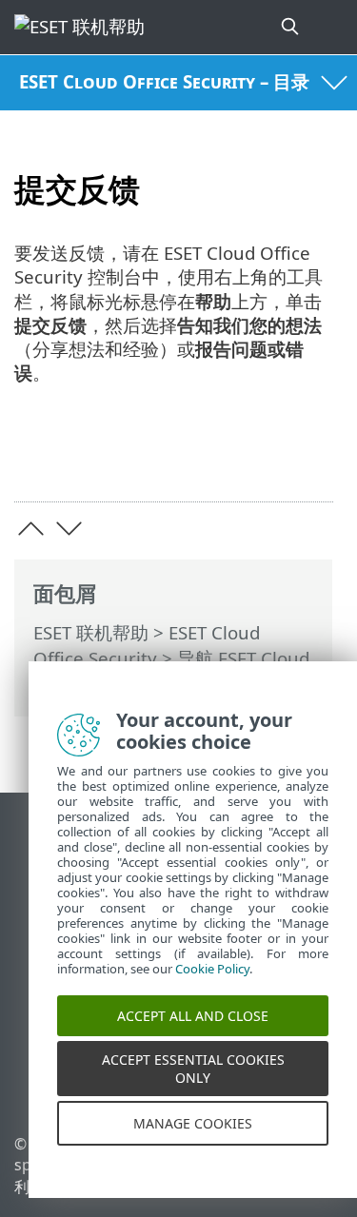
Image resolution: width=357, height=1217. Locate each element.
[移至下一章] (69, 528)
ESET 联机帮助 (91, 632)
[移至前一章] (31, 528)
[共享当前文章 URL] (212, 457)
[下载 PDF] (260, 457)
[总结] (310, 457)
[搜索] (291, 27)
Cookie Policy (212, 975)
